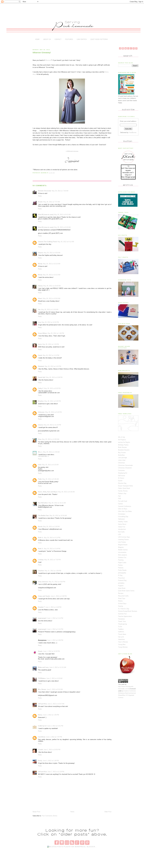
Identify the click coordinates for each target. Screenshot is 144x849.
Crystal (40, 749)
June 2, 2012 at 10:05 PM (52, 749)
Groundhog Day (123, 516)
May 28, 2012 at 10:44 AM (52, 286)
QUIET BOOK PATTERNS (99, 39)
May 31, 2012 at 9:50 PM (57, 582)
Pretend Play (122, 580)
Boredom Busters (123, 450)
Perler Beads (122, 570)
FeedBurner (132, 132)
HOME (37, 39)
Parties (120, 565)
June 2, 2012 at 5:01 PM (55, 726)
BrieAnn (41, 401)
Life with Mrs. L (43, 456)
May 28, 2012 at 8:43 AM (62, 227)
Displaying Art (122, 473)
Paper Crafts (122, 562)
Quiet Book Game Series (126, 591)
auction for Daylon (124, 442)
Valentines (121, 639)
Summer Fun (122, 614)
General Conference (124, 506)
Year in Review (123, 642)
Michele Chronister (44, 191)
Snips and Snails (44, 596)
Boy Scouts (122, 452)
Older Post (107, 812)
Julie (39, 465)
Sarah (40, 355)
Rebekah (41, 366)
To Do (120, 626)
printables (121, 583)
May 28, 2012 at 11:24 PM (52, 425)
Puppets (121, 585)
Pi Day (120, 575)
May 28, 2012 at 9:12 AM (65, 241)
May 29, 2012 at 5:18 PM (52, 548)
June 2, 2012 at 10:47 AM (55, 704)
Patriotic (121, 568)
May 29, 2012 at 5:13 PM (52, 537)
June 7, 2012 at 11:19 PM (55, 771)
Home (72, 812)
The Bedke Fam (43, 515)
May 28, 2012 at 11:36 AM (49, 309)
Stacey (40, 286)
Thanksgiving (122, 624)
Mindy (40, 264)
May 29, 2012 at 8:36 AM (50, 479)
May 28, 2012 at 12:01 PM (50, 322)
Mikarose (48, 60)
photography (122, 573)
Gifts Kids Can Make (125, 511)
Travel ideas (122, 634)
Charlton (41, 571)
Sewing (120, 606)
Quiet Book (121, 588)
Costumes (121, 470)
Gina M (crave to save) (45, 214)
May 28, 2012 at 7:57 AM (51, 202)
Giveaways (121, 514)
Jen (39, 309)
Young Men (121, 644)
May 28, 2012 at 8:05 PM (52, 388)
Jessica (40, 425)
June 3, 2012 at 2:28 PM (51, 760)
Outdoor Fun (122, 557)
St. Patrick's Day (123, 609)
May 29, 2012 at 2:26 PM (51, 526)
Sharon (40, 253)
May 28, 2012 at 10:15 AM (51, 275)
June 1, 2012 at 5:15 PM (55, 629)
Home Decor (122, 524)
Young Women (123, 647)
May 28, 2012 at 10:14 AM (51, 264)
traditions (121, 632)
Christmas (121, 463)
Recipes (120, 593)
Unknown (41, 412)
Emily (40, 760)
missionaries (122, 552)
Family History (123, 491)
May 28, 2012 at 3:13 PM (51, 355)
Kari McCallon (43, 503)
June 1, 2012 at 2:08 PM (59, 596)
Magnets (121, 547)
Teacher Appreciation (125, 616)
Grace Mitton (42, 333)
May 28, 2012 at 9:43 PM (53, 412)
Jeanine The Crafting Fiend (47, 241)
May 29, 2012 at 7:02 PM (52, 559)
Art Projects (122, 440)
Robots (120, 601)
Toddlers (121, 629)
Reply (40, 196)
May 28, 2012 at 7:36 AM (60, 191)
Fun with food (122, 501)
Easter (120, 480)
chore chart (121, 460)
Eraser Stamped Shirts (125, 486)
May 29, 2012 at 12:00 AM (50, 439)
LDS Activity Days (124, 537)
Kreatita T (41, 607)
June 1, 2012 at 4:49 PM (53, 607)
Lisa (39, 322)
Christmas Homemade (125, 465)
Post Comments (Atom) (49, 816)
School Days (122, 603)
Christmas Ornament (125, 468)
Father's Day (122, 493)
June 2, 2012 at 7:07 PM (54, 737)
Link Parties (122, 542)
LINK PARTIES (82, 39)
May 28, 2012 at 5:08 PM (54, 377)
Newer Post (36, 812)
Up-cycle (121, 637)
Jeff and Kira (42, 704)
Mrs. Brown (42, 689)
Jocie (40, 344)
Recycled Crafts (123, 596)
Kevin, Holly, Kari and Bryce (47, 492)
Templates (121, 619)
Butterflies (121, 455)
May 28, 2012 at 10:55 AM (51, 298)
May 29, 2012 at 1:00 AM (51, 452)
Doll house (121, 475)
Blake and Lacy (43, 667)
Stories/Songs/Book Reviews (127, 611)
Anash (40, 651)
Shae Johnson (43, 582)
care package (122, 457)
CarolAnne (41, 737)
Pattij (40, 479)
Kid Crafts (121, 532)
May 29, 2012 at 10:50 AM (58, 515)
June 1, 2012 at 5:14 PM (55, 618)
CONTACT (58, 39)
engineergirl (42, 618)
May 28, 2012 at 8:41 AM (62, 214)
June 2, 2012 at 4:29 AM (54, 678)
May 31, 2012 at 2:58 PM (53, 571)
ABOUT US (47, 39)
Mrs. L (40, 452)
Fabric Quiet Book (124, 488)
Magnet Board (122, 545)
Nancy (40, 715)
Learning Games (123, 539)
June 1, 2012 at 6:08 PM (55, 640)
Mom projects (122, 555)
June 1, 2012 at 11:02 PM (51, 651)
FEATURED (69, 39)
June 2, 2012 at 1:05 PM (51, 715)
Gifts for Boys (122, 509)
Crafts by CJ (42, 726)
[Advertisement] (73, 10)
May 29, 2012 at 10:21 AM (57, 503)
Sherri (40, 298)
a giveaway (72, 151)
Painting (120, 560)
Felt (119, 496)
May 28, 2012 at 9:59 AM (52, 253)
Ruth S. (40, 537)
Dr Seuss (121, 478)
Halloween (121, 519)
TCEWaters (42, 678)
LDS (119, 534)
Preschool (121, 578)
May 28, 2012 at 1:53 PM (50, 344)
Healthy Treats (123, 521)
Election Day (122, 483)
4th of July (121, 437)
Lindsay (41, 559)
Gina (39, 439)
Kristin (40, 202)
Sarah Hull (41, 377)
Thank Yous (122, 621)
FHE (119, 498)
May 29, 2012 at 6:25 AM (50, 465)
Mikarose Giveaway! (42, 52)
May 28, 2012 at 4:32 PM (53, 366)
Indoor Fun (121, 527)
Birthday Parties (123, 445)
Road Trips (121, 598)
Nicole (40, 526)
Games (120, 504)
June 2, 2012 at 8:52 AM (55, 689)
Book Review (122, 447)
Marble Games (123, 550)
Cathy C (40, 388)
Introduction (122, 529)
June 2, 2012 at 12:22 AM (57, 667)
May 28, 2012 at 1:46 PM (56, 333)
